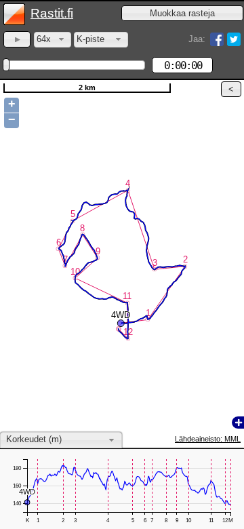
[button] (182, 13)
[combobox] (52, 39)
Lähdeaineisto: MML (208, 439)
